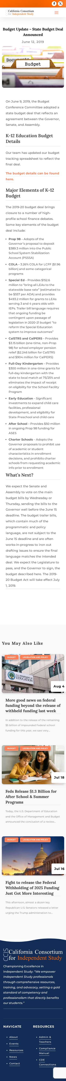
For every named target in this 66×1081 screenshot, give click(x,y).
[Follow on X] (60, 3)
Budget (11, 657)
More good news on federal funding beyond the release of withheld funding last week (33, 705)
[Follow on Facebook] (54, 3)
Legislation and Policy (35, 657)
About (13, 1037)
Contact (14, 1063)
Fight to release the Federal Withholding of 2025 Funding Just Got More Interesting (32, 888)
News (13, 1056)
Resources (16, 1050)
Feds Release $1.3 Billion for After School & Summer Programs (31, 797)
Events (14, 1043)
